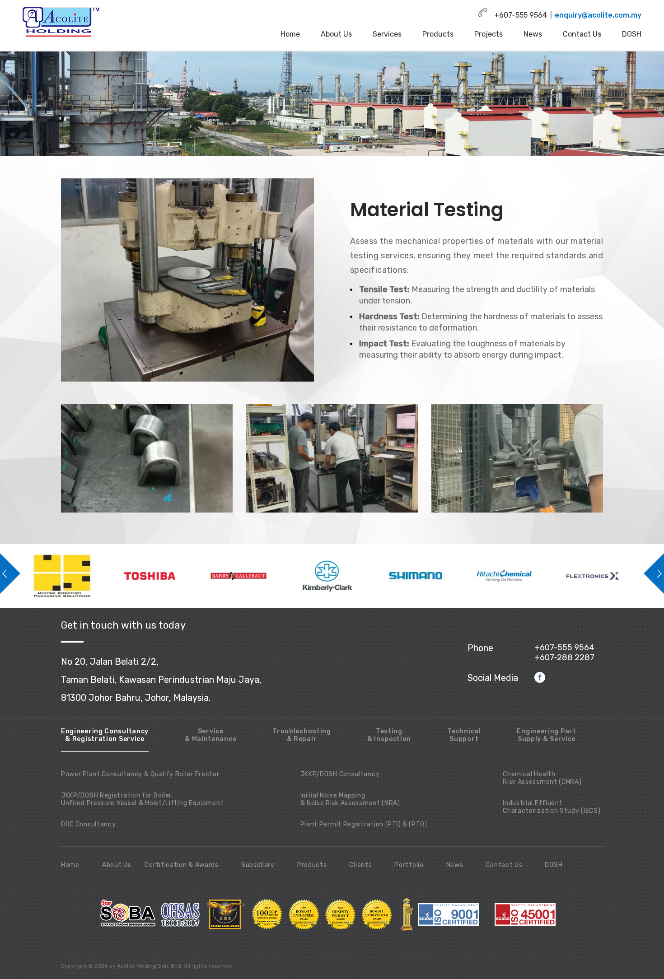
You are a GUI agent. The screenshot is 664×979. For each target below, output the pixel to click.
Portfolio (408, 865)
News (533, 34)
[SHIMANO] (251, 576)
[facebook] (540, 677)
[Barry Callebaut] (74, 576)
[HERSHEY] (605, 576)
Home (290, 34)
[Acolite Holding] (62, 21)
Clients (360, 865)
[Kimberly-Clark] (162, 576)
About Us (336, 34)
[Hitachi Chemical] (339, 576)
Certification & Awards (181, 865)
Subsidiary (258, 865)
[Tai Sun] (516, 576)
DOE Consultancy (88, 824)
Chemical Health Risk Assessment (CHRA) (542, 778)
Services (387, 34)
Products (438, 34)
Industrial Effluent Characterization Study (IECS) (551, 807)
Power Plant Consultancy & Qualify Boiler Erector (140, 774)
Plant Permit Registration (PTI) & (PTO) (363, 824)
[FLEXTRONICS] (428, 576)
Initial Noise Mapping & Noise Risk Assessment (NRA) (350, 799)
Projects (488, 34)
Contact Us (582, 34)
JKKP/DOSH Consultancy (340, 774)
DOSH (631, 34)
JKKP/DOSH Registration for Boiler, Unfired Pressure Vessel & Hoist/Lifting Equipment (142, 799)
